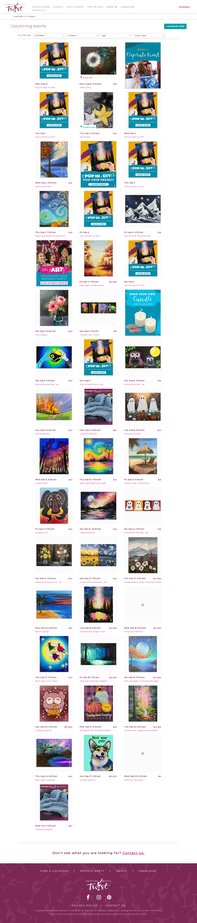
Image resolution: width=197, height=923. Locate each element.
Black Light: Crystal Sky (45, 780)
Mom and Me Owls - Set (134, 384)
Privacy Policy (84, 905)
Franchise (128, 7)
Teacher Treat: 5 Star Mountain (137, 236)
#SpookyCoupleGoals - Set (47, 384)
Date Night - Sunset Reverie (92, 285)
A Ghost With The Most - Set (136, 533)
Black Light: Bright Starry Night (93, 483)
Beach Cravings (42, 632)
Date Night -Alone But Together (93, 681)
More (110, 7)
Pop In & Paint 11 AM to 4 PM (91, 384)
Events (58, 7)
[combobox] (49, 35)
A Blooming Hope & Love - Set (48, 582)
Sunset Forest (41, 483)
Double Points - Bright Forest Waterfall (141, 730)
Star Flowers (85, 137)
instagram (99, 897)
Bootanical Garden (132, 434)
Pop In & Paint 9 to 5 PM (134, 285)
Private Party (92, 871)
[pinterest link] (109, 897)
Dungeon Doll (41, 533)
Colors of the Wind (43, 187)
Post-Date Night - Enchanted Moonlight (141, 681)
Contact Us (115, 905)
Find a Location (54, 871)
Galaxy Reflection (87, 533)
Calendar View (175, 26)
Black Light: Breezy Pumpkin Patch (50, 236)
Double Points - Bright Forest (92, 632)
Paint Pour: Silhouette (133, 780)
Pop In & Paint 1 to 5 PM (45, 88)
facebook (88, 897)
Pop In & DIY (95, 7)
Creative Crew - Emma (89, 335)
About (121, 871)
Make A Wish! (85, 88)
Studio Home (41, 7)
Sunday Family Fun (43, 730)
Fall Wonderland (42, 434)
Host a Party (75, 7)
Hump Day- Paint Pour (134, 632)
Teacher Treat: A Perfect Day (136, 483)
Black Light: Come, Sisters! (46, 681)
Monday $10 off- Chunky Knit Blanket (95, 730)
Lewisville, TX (39, 10)
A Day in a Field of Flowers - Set (93, 582)
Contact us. (134, 853)
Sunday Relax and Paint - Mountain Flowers (142, 582)
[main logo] (15, 3)
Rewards (184, 7)
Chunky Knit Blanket (88, 434)
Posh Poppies (41, 335)
